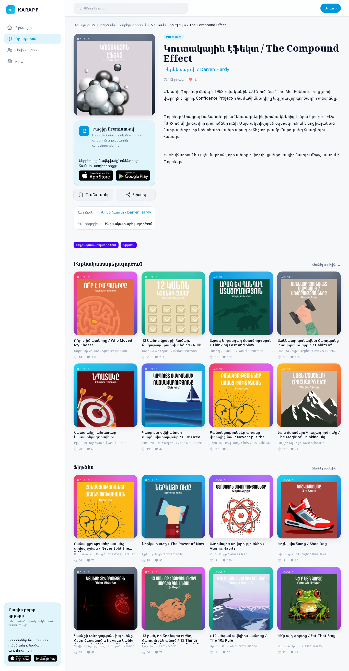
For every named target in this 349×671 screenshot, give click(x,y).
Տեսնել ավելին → (326, 264)
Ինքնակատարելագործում (123, 24)
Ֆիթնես (128, 245)
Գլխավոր (23, 27)
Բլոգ (19, 61)
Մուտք (330, 8)
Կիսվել (139, 194)
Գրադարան (26, 38)
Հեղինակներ (26, 50)
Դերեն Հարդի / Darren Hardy (125, 212)
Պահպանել (96, 194)
